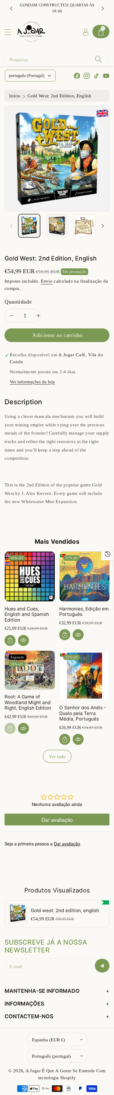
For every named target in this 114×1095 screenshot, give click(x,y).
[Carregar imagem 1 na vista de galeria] (29, 225)
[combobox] (57, 59)
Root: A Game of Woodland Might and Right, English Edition (28, 702)
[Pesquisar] (98, 59)
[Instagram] (87, 76)
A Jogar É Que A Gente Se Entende (61, 1070)
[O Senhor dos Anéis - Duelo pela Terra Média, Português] (84, 675)
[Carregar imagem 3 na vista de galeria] (84, 225)
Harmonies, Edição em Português (84, 611)
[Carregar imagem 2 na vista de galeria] (57, 225)
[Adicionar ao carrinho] (10, 640)
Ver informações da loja (32, 381)
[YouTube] (106, 76)
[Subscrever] (102, 965)
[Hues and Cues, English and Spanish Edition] (30, 576)
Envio (47, 281)
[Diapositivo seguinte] (102, 8)
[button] (11, 32)
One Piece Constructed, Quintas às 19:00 (57, 8)
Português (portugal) (51, 1056)
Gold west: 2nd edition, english (65, 910)
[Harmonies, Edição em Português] (84, 576)
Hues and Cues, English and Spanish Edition (27, 614)
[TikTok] (96, 76)
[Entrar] (85, 31)
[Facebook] (77, 76)
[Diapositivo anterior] (11, 8)
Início (15, 95)
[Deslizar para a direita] (102, 226)
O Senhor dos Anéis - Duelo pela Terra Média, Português (82, 713)
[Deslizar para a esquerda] (11, 226)
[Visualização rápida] (23, 640)
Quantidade (18, 302)
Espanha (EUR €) (48, 1039)
